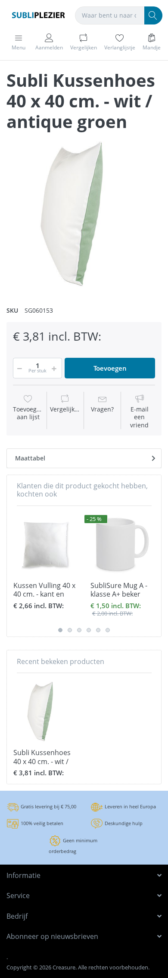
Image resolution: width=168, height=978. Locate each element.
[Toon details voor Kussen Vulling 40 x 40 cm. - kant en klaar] (45, 544)
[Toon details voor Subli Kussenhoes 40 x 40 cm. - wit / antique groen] (45, 711)
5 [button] (98, 630)
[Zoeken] (153, 15)
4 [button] (89, 630)
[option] (84, 213)
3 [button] (79, 630)
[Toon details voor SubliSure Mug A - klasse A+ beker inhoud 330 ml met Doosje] (122, 544)
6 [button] (108, 630)
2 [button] (70, 630)
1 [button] (60, 630)
